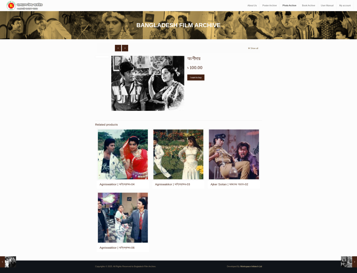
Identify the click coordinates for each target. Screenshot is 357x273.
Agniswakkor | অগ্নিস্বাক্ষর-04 (117, 184)
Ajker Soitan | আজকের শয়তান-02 (229, 184)
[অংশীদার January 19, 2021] (8, 261)
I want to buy (196, 77)
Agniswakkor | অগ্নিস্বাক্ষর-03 (172, 184)
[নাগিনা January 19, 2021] (349, 261)
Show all (254, 48)
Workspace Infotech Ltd (251, 266)
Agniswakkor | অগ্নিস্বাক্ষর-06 (117, 247)
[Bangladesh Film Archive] (25, 5)
